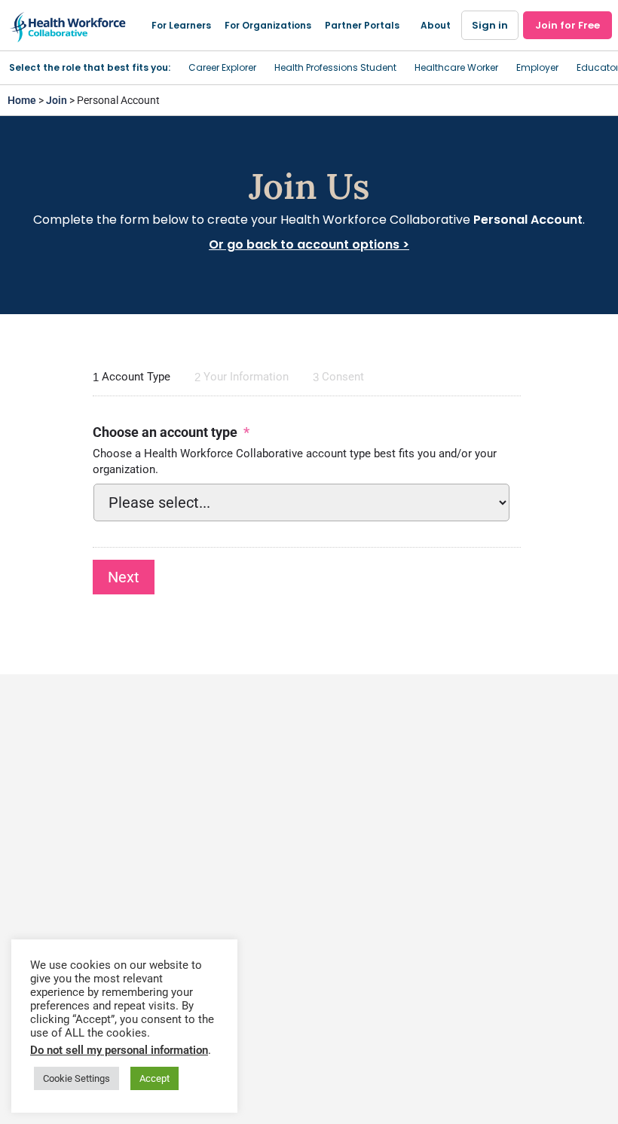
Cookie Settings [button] (76, 1078)
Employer (537, 67)
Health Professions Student (335, 67)
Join (56, 100)
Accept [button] (154, 1078)
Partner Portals (362, 25)
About (436, 25)
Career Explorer (222, 67)
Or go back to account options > (309, 244)
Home (22, 100)
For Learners (181, 25)
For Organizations (268, 25)
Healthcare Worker (456, 67)
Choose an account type (171, 432)
